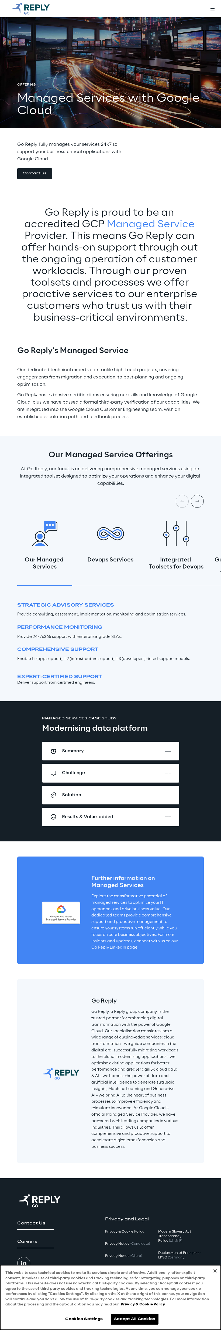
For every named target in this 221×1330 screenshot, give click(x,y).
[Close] (215, 1271)
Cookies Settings (84, 1319)
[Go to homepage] (36, 8)
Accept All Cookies (134, 1319)
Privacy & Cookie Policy (143, 1304)
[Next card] (197, 501)
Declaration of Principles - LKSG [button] (179, 1255)
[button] (34, 173)
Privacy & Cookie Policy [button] (124, 1231)
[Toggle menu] (212, 8)
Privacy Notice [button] (127, 1244)
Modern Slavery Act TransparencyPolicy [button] (174, 1236)
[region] (110, 1297)
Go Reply (104, 1001)
